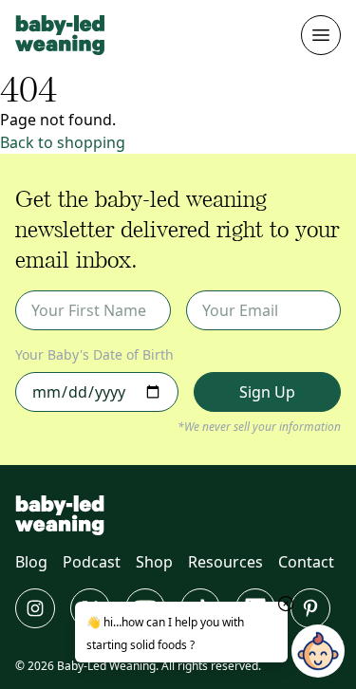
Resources (225, 561)
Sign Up (267, 392)
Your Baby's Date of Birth (94, 354)
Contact (306, 561)
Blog (31, 561)
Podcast (92, 561)
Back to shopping (62, 142)
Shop (154, 561)
